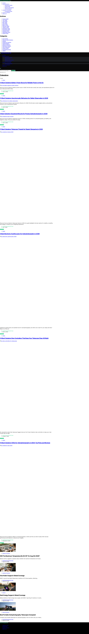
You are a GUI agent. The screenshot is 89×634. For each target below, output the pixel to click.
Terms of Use (5, 625)
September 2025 (6, 32)
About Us (4, 13)
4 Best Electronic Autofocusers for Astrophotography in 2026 (20, 234)
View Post (2, 93)
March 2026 (5, 25)
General (4, 41)
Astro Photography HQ (5, 0)
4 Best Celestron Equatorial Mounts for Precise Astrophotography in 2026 (23, 114)
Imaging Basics (5, 4)
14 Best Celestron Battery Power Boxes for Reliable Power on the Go (21, 83)
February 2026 (5, 26)
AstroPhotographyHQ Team (7, 90)
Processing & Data (8, 11)
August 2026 (5, 19)
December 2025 (6, 28)
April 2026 (4, 23)
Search (13, 70)
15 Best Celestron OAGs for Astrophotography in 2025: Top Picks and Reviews (25, 443)
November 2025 (6, 29)
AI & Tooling (5, 38)
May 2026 (4, 22)
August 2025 (5, 33)
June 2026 (4, 21)
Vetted (4, 2)
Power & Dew (7, 6)
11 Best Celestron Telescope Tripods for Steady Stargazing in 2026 (21, 129)
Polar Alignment (6, 12)
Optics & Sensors (8, 8)
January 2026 (5, 27)
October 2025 (5, 31)
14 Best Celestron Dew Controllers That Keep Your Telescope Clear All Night (24, 338)
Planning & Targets (8, 5)
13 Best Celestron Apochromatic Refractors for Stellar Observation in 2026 (24, 98)
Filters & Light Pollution (9, 7)
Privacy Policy (5, 627)
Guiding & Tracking (6, 10)
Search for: (2, 69)
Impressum (4, 626)
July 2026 (4, 20)
